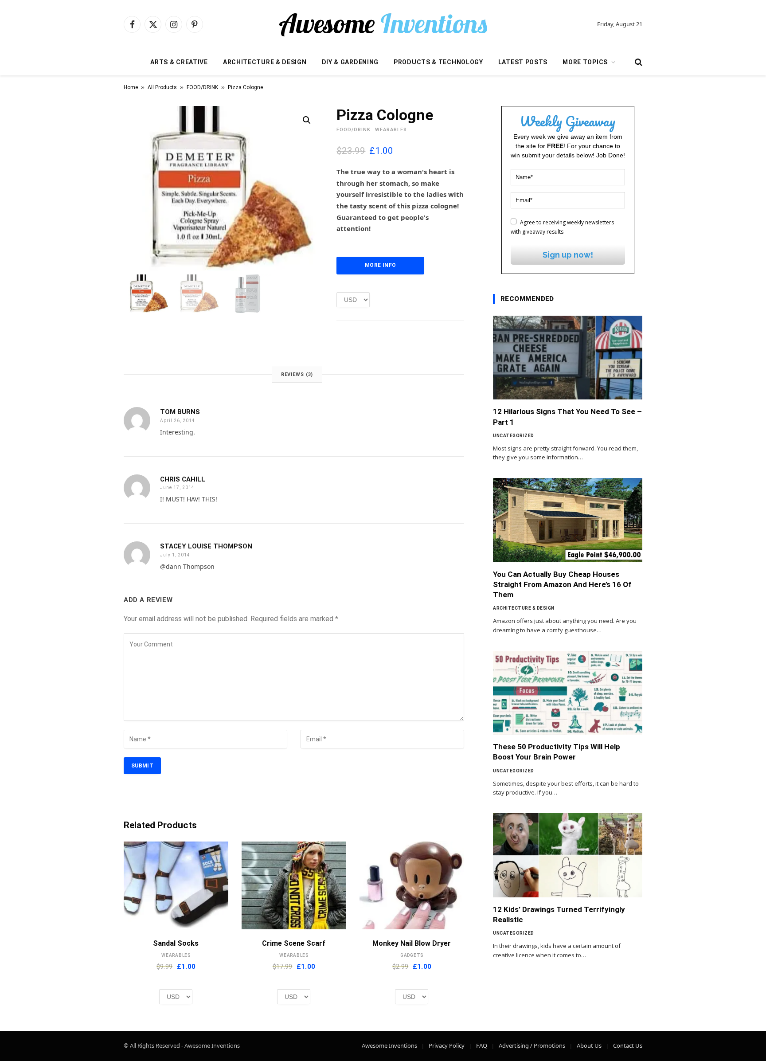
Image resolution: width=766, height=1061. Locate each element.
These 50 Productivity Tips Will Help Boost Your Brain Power (556, 751)
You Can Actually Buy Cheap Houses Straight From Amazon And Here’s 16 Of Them (562, 584)
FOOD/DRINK (202, 87)
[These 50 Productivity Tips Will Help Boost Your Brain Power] (567, 693)
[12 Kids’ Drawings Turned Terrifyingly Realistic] (567, 855)
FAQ (481, 1045)
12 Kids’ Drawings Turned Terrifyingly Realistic (559, 914)
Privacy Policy (447, 1045)
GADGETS (411, 955)
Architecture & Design (265, 62)
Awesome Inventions (389, 1045)
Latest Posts (522, 62)
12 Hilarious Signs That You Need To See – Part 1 (567, 416)
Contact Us (627, 1045)
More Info (380, 265)
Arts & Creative (179, 62)
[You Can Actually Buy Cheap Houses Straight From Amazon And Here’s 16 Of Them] (567, 520)
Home (131, 87)
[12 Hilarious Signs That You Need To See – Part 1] (567, 358)
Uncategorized (513, 435)
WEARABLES (391, 130)
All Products (162, 87)
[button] (307, 120)
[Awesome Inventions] (383, 24)
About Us (589, 1045)
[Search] (637, 62)
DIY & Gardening (350, 62)
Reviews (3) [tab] (297, 374)
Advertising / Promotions (532, 1045)
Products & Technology (438, 62)
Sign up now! (568, 254)
